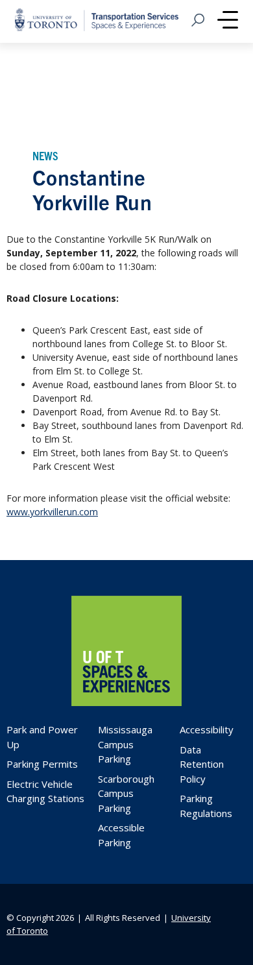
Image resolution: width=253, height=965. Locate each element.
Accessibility (207, 729)
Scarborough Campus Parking (126, 793)
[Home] (126, 702)
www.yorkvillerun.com (52, 512)
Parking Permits (42, 763)
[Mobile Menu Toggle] (227, 21)
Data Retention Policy (202, 764)
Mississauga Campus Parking (125, 744)
